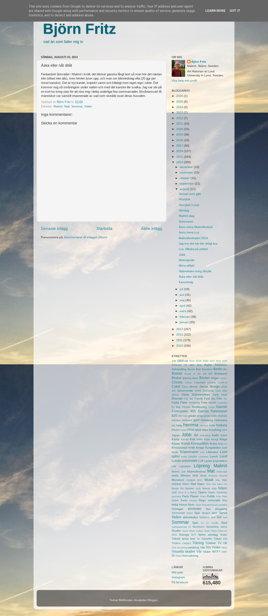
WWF (224, 552)
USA (174, 547)
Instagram (178, 577)
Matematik (222, 471)
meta (175, 475)
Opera (202, 492)
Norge (175, 488)
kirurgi (214, 439)
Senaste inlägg (54, 228)
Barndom (207, 369)
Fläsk (183, 402)
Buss (195, 378)
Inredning (215, 429)
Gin (180, 415)
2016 (180, 151)
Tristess (176, 543)
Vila (202, 547)
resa (175, 504)
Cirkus (188, 382)
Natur (201, 484)
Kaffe (215, 435)
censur (223, 378)
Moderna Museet (218, 475)
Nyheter (189, 488)
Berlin (217, 369)
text (192, 538)
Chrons (177, 382)
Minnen (186, 475)
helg (179, 425)
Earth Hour (220, 394)
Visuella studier (183, 551)
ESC (186, 398)
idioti (198, 429)
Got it (235, 11)
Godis (213, 415)
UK (225, 543)
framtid (212, 402)
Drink (198, 390)
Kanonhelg (186, 282)
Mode (203, 475)
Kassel (185, 439)
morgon (190, 480)
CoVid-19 (222, 382)
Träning (198, 543)
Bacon (191, 369)
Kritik (191, 447)
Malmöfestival (196, 471)
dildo (224, 386)
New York (211, 484)
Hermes (204, 425)
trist (225, 538)
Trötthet (210, 543)
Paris (185, 496)
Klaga (223, 439)
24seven (177, 364)
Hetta (212, 425)
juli (182, 289)
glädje (192, 415)
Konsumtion (200, 443)
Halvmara (220, 420)
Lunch (214, 456)
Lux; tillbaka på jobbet (193, 249)
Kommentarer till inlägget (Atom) (85, 237)
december (187, 167)
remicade (214, 500)
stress (223, 526)
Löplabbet (185, 466)
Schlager (177, 509)
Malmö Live (179, 471)
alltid (191, 365)
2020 (180, 129)
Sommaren (186, 221)
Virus (224, 547)
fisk (225, 398)
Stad (224, 522)
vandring (193, 547)
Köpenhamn (189, 452)
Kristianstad (179, 447)
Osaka (211, 492)
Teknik (176, 538)
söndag (213, 534)
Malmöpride (187, 260)
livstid (184, 456)
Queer (175, 500)
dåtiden (175, 394)
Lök (174, 466)
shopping (221, 509)
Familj (198, 398)
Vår (199, 551)
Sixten (190, 513)
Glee (185, 416)
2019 (180, 134)
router (198, 505)
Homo (176, 429)
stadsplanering (179, 527)
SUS (174, 534)
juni (182, 294)
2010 (180, 345)
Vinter (216, 547)
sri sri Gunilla (209, 523)
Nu (182, 488)
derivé (193, 386)
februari (185, 316)
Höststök (184, 199)
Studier (176, 530)
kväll (224, 447)
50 (185, 365)
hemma (190, 424)
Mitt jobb (177, 572)
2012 (180, 334)
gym (196, 420)
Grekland (187, 420)
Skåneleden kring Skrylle (195, 271)
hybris (183, 430)
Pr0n (218, 496)
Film (219, 398)
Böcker (204, 378)
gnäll (207, 415)
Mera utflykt (186, 265)
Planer (194, 496)
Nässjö (206, 488)
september (187, 183)
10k (174, 360)
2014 (180, 162)
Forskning (194, 402)
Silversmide (178, 513)
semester (194, 509)
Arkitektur (221, 364)
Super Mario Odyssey (215, 531)
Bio (225, 369)
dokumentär (185, 390)
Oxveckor (221, 492)
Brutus (176, 378)
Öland (178, 556)
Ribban (183, 504)
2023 (180, 112)
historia (221, 425)
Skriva (223, 512)
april (183, 305)
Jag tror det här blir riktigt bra (198, 243)
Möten (185, 484)
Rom (191, 504)
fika (213, 398)
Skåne (176, 517)
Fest (207, 398)
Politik (211, 496)
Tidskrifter (206, 538)
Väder (88, 106)
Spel (195, 522)
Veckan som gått (190, 193)
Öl (173, 555)
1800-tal (182, 360)
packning (176, 496)
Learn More (215, 11)
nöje (214, 488)
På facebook (180, 582)
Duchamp (208, 390)
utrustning (182, 547)
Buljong (187, 378)
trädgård (186, 543)
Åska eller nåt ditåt (191, 276)
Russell (206, 505)
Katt (192, 439)
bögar (215, 378)
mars (183, 311)
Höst (190, 429)
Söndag (184, 210)
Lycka (208, 460)
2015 (180, 156)
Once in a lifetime (187, 492)
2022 (180, 118)
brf (210, 373)
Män (224, 480)
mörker (176, 484)
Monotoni (178, 480)
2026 (180, 96)
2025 (180, 101)
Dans (185, 386)
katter (200, 439)
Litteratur (212, 452)
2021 (180, 123)
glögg (200, 415)
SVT (193, 534)
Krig (220, 443)
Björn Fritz (79, 29)
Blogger (153, 600)
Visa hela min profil (184, 80)
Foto (204, 402)
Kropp (200, 447)
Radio (184, 500)
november (187, 172)
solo (225, 517)
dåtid (224, 390)
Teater (223, 534)
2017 (180, 145)
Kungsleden (213, 447)
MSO (199, 480)
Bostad (177, 373)
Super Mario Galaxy (192, 531)
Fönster (186, 407)
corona (211, 382)
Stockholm (198, 526)
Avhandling (179, 369)
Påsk (224, 496)
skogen (206, 513)
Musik (209, 480)
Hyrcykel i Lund (189, 205)
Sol (219, 517)
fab (191, 398)
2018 (180, 140)
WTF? (216, 551)
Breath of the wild (195, 373)
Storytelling (212, 526)
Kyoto (175, 452)
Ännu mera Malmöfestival (196, 227)
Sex (208, 509)
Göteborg (207, 420)
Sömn (202, 534)
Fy (173, 407)
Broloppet (220, 373)
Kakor (223, 435)
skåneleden (190, 517)
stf (189, 527)
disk (174, 390)
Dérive (204, 386)
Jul (196, 435)
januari (184, 322)
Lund (223, 456)
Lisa (202, 452)
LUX (201, 460)
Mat (211, 471)
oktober (185, 178)
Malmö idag (186, 215)
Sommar (76, 106)
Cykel (176, 386)
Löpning (202, 465)
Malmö (58, 106)
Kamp (175, 439)
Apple (208, 364)
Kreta (213, 443)
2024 (180, 107)
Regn (202, 500)
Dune (218, 390)
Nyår (198, 488)
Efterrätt (177, 398)
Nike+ (220, 484)
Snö (213, 517)
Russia (213, 505)
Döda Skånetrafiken (196, 394)
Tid (198, 539)
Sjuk (197, 512)
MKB (195, 475)
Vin (208, 547)
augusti (185, 189)
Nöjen (222, 488)
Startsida (104, 228)
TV (219, 543)
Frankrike (222, 402)
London (192, 456)
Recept (193, 500)
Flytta (175, 402)
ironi (224, 429)
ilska (205, 429)
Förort (212, 407)
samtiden (222, 505)
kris (225, 444)
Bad (198, 369)
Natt (67, 106)
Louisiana (203, 456)
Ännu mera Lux (189, 232)
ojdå (174, 492)
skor (214, 512)
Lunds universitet (184, 460)
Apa (199, 364)
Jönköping (205, 435)
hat (173, 425)
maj (182, 300)
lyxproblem (220, 460)
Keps (207, 439)
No (225, 484)
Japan (176, 435)
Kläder (176, 443)
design (215, 386)
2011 (179, 340)
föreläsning (199, 407)
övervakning (190, 555)
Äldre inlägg (151, 228)
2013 (180, 329)
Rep (224, 500)
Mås (218, 480)
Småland (204, 517)
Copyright (199, 382)
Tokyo (218, 538)
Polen (203, 496)
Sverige (184, 534)
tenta (185, 538)
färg (178, 407)
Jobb (182, 254)
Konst (185, 443)
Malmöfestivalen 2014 (193, 238)
